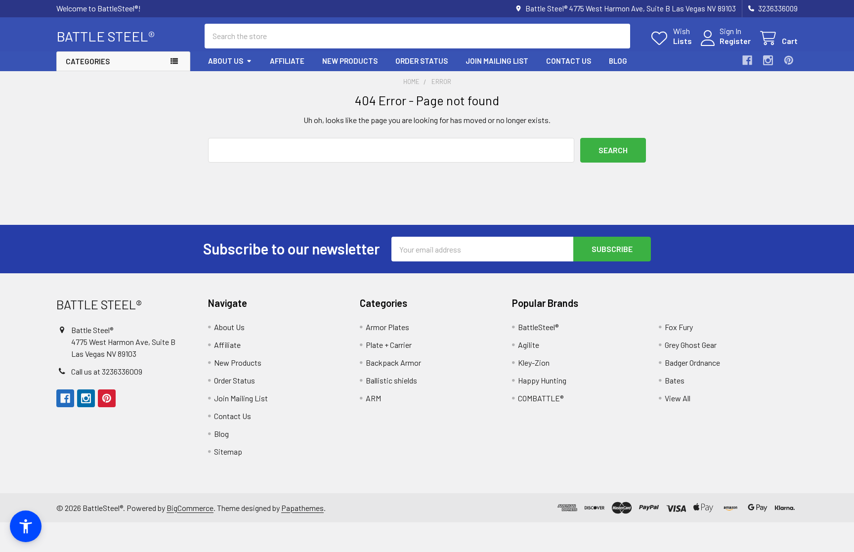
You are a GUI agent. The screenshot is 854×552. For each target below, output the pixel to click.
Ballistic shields (391, 380)
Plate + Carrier (389, 344)
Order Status (421, 60)
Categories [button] (88, 61)
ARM (373, 398)
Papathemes (302, 507)
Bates (674, 380)
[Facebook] (747, 60)
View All (677, 398)
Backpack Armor (393, 362)
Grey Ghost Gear (691, 344)
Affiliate (287, 60)
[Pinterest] (789, 60)
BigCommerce (190, 507)
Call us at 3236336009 (106, 371)
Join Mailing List (497, 60)
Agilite (528, 344)
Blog (618, 60)
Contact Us (568, 60)
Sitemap (228, 451)
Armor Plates (387, 327)
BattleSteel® (538, 327)
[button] (26, 526)
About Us (225, 60)
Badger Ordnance (692, 362)
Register (735, 40)
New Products (350, 60)
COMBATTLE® (540, 398)
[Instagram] (768, 60)
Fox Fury (679, 327)
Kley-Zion (534, 362)
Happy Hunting (542, 380)
